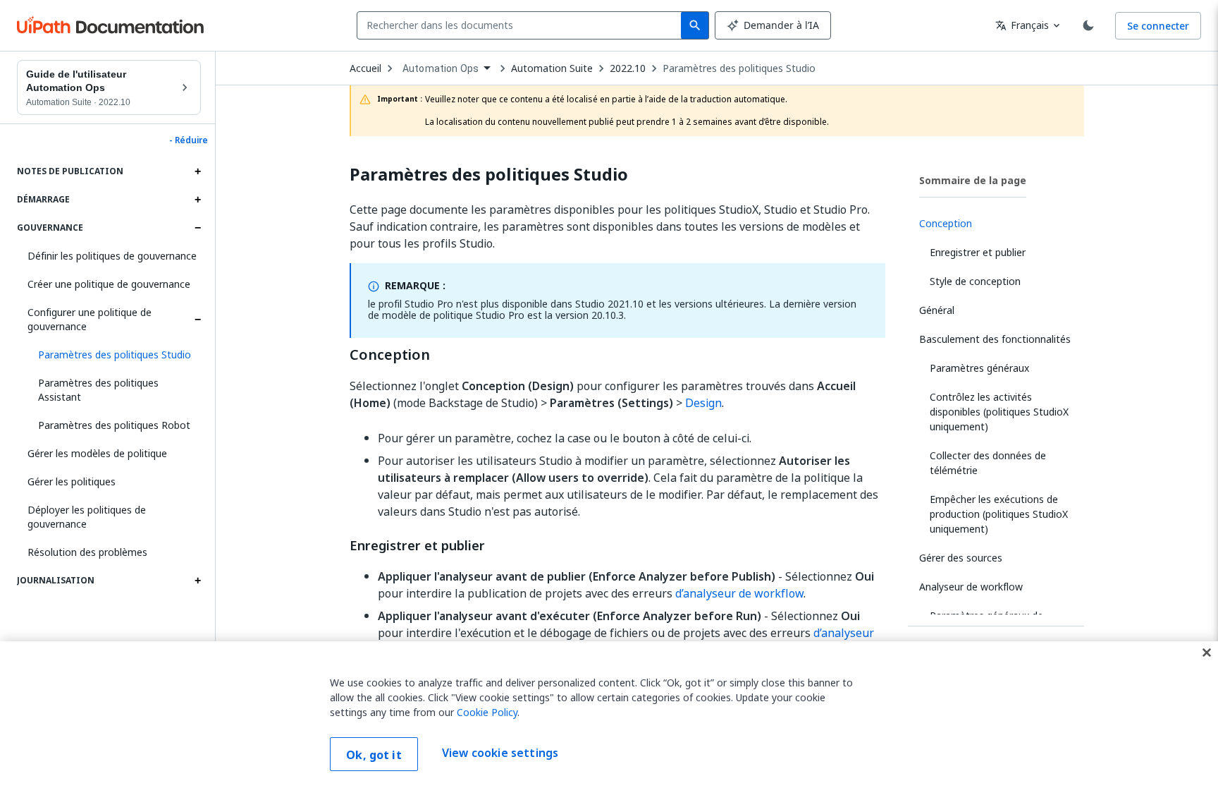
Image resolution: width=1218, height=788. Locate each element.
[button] (114, 355)
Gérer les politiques (71, 481)
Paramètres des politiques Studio (739, 68)
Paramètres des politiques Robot (114, 425)
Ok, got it (374, 754)
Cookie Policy (487, 712)
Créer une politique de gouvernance (108, 284)
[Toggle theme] (1088, 25)
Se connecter (1158, 25)
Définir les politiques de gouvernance (112, 255)
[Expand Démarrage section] (197, 199)
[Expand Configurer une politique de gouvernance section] (197, 319)
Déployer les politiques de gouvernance (86, 516)
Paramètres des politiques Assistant (98, 389)
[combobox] (522, 25)
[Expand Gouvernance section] (197, 228)
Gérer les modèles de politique (97, 453)
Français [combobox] (1022, 25)
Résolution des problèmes (87, 552)
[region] (609, 714)
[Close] (1206, 652)
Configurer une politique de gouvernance (89, 319)
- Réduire (188, 140)
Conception (390, 355)
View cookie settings (500, 752)
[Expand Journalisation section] (197, 580)
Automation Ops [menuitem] (440, 68)
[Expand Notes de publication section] (197, 171)
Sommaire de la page (972, 180)
